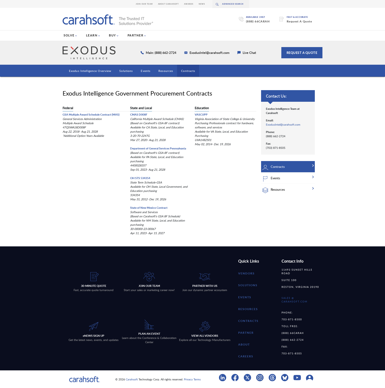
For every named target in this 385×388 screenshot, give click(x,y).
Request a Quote (302, 52)
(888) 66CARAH (258, 21)
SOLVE (69, 35)
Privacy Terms (192, 379)
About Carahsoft (168, 4)
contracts (248, 321)
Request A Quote (299, 21)
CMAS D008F (138, 114)
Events (145, 71)
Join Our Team (144, 4)
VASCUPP (201, 114)
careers (245, 356)
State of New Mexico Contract (148, 208)
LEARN (92, 35)
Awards (189, 4)
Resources (165, 71)
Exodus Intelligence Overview (90, 71)
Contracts (188, 71)
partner (246, 333)
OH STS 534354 (140, 178)
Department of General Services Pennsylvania (158, 148)
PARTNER (136, 35)
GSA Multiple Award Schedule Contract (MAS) (91, 114)
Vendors (246, 273)
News (202, 4)
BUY (112, 35)
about (244, 344)
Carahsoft (132, 379)
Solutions (126, 71)
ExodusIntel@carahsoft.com (283, 124)
